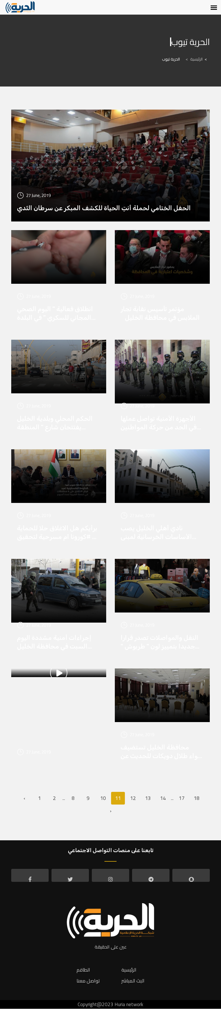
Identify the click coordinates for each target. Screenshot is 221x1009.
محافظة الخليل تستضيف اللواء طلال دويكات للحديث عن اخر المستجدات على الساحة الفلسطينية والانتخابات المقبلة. (162, 751)
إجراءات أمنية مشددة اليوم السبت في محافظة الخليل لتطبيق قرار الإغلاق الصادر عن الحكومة (57, 642)
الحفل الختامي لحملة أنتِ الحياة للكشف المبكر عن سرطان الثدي (104, 208)
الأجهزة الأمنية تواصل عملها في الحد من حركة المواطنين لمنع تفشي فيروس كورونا (159, 423)
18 (196, 798)
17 (181, 798)
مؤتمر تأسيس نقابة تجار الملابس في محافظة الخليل (160, 313)
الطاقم (83, 969)
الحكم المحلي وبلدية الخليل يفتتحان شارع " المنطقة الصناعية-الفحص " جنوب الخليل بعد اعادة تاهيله (55, 423)
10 (103, 798)
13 (148, 798)
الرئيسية (194, 59)
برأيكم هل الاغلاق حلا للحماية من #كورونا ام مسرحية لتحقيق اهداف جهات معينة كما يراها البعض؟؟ (58, 532)
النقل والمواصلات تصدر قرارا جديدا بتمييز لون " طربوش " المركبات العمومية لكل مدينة (161, 642)
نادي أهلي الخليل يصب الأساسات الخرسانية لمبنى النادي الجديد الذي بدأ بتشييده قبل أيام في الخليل (162, 532)
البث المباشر (132, 980)
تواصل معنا (88, 980)
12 (133, 798)
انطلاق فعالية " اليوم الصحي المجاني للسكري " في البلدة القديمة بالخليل (55, 313)
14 (163, 798)
